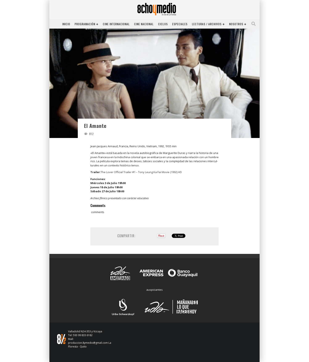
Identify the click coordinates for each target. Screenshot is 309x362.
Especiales (180, 24)
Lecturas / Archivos (207, 24)
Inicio (66, 24)
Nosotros (236, 24)
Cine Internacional (116, 24)
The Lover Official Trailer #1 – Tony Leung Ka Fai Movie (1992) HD (141, 172)
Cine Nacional (144, 24)
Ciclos (163, 24)
